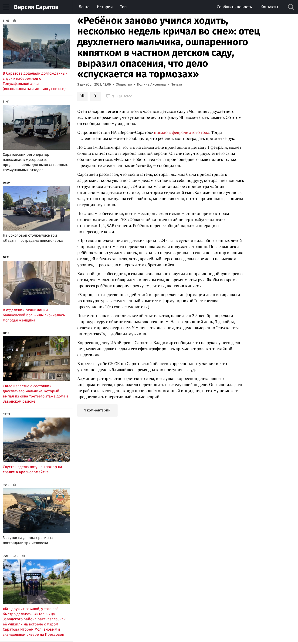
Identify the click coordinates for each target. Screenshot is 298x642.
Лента (84, 6)
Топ (123, 6)
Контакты (269, 6)
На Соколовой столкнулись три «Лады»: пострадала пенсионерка (33, 238)
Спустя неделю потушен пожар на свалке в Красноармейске (32, 469)
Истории (105, 6)
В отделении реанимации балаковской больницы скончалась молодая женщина (34, 315)
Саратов (36, 7)
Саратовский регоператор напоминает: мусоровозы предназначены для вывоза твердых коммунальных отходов (35, 162)
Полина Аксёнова (151, 84)
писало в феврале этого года (181, 132)
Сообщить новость (234, 6)
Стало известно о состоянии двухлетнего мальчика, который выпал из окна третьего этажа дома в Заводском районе (35, 394)
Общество (124, 84)
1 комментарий (97, 410)
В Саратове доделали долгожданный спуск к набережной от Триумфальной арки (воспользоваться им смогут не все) (35, 81)
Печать (176, 84)
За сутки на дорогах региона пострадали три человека (28, 540)
